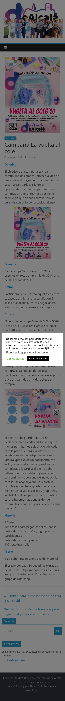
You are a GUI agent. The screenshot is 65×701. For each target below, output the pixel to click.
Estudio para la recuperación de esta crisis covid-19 (32, 598)
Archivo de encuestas (14, 660)
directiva (32, 156)
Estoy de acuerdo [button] (38, 361)
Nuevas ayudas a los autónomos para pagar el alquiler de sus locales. (31, 611)
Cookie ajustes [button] (15, 361)
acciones (10, 138)
